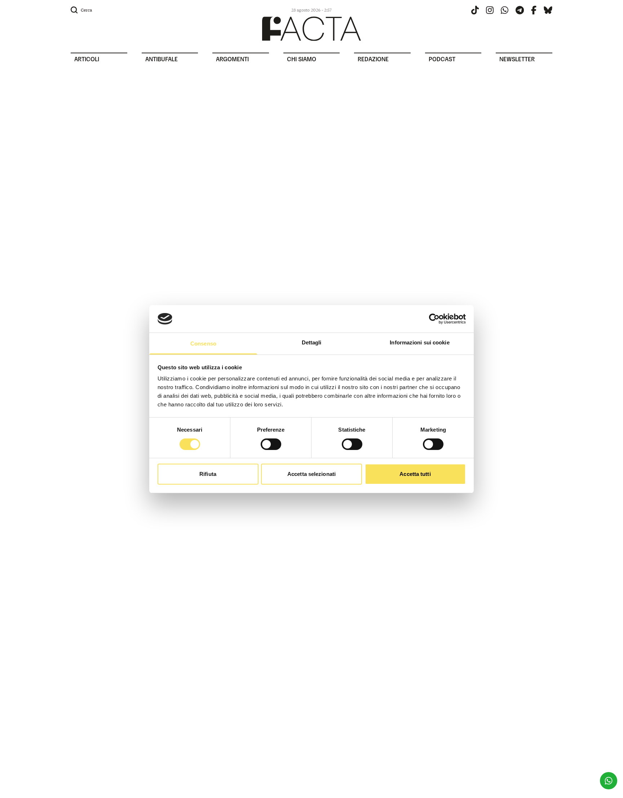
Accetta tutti (414, 474)
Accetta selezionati (311, 474)
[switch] (271, 444)
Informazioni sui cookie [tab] (419, 342)
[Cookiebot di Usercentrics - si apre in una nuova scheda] (434, 318)
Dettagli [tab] (312, 342)
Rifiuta (207, 474)
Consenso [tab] (203, 343)
